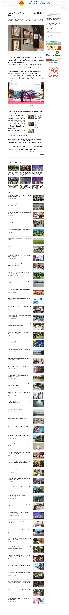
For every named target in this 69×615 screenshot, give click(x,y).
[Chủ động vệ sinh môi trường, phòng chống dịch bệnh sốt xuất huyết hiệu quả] (38, 455)
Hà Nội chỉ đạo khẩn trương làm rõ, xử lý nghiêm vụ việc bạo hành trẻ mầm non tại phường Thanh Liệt (19, 564)
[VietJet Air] (53, 48)
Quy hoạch (10, 232)
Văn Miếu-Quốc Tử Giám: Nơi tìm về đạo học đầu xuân (38, 130)
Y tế (8, 361)
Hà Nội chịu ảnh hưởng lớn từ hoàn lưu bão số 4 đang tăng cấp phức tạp (18, 384)
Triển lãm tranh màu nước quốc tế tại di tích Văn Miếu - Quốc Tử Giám (38, 124)
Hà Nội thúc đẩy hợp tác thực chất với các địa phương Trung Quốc (19, 213)
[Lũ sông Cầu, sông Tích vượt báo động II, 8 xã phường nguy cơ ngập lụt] (38, 378)
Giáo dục (9, 429)
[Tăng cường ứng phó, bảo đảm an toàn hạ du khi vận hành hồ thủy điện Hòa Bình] (38, 403)
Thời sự (9, 198)
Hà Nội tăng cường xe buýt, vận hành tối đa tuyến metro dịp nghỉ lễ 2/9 (19, 496)
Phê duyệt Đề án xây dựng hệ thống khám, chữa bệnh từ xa (18, 522)
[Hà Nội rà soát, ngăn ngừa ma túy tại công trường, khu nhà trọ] (38, 249)
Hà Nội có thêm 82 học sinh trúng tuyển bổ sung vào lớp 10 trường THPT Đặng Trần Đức (19, 324)
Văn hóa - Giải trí (10, 275)
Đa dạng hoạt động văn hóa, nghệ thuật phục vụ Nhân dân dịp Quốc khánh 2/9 (37, 173)
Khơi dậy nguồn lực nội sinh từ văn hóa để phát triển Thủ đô (19, 444)
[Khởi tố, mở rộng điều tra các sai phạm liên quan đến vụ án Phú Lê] (38, 472)
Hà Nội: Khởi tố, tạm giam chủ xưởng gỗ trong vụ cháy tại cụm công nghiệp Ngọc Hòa (19, 573)
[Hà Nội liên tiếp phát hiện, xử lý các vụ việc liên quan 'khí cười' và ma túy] (38, 343)
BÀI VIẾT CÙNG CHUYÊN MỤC (15, 162)
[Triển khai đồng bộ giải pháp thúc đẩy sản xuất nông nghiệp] (38, 241)
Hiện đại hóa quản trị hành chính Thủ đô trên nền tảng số (19, 299)
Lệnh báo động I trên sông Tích (15, 409)
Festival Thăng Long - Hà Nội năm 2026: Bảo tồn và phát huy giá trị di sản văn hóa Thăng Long (25, 187)
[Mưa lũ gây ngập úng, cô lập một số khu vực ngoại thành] (38, 283)
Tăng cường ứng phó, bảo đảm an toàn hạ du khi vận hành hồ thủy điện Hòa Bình (19, 402)
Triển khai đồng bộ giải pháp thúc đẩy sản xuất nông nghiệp (19, 239)
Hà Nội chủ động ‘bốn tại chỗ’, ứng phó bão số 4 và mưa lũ (19, 530)
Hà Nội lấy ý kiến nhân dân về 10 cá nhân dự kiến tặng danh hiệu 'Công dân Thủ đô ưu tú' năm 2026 (19, 582)
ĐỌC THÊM (10, 192)
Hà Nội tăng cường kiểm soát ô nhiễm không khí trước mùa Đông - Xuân (19, 479)
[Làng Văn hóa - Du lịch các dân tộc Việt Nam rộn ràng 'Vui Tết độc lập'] (13, 168)
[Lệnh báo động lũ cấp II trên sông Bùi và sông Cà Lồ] (38, 352)
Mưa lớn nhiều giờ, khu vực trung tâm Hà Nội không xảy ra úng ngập (19, 367)
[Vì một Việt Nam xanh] (53, 43)
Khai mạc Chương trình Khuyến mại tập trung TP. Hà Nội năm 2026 (19, 290)
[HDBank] (53, 60)
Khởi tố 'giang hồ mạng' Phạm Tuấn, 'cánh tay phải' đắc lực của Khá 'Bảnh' (20, 539)
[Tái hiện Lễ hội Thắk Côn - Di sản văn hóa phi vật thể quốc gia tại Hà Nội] (13, 180)
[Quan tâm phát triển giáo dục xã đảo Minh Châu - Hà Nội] (38, 309)
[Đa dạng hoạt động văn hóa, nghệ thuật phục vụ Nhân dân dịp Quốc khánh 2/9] (37, 168)
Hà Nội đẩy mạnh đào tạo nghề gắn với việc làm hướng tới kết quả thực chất (18, 427)
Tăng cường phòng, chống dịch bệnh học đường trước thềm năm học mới (18, 359)
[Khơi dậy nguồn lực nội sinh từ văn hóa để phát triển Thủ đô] (38, 446)
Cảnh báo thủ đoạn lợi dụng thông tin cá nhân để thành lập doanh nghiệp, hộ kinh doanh (19, 556)
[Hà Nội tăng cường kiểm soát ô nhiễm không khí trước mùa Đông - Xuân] (38, 481)
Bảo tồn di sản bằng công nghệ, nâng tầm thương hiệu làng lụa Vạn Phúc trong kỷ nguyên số (25, 174)
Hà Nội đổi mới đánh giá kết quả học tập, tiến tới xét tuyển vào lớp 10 (19, 599)
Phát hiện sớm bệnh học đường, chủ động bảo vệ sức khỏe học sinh (19, 504)
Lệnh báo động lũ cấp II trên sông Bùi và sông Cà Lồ (19, 349)
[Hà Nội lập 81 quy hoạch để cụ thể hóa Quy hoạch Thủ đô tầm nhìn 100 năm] (38, 232)
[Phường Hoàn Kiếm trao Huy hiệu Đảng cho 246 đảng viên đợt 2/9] (38, 258)
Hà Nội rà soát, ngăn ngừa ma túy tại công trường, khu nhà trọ (19, 247)
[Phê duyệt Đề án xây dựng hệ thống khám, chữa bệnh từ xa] (38, 524)
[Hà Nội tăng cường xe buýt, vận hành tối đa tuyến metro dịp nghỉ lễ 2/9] (38, 498)
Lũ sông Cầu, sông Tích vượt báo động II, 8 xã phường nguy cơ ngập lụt (18, 376)
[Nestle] (53, 72)
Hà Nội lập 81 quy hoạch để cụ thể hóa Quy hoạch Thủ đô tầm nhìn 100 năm (19, 230)
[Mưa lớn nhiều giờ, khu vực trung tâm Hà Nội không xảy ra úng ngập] (38, 369)
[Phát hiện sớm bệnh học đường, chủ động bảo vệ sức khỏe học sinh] (38, 506)
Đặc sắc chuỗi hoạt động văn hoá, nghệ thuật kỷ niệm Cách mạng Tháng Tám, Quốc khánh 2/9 (37, 187)
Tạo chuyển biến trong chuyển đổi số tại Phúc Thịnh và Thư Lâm (19, 393)
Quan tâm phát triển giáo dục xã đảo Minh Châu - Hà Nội (20, 307)
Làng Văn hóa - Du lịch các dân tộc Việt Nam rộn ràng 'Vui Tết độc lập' (13, 173)
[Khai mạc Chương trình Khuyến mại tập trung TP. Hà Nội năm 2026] (38, 292)
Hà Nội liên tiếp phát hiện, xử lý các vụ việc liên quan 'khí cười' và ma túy (20, 341)
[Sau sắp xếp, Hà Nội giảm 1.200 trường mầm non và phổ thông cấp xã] (38, 206)
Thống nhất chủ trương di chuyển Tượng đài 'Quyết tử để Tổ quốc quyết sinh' (19, 436)
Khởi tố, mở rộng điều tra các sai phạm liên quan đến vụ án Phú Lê (20, 470)
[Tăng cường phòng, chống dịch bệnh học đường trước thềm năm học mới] (38, 361)
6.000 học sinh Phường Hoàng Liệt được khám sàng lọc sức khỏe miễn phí (19, 316)
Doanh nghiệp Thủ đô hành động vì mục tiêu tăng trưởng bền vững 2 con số (19, 264)
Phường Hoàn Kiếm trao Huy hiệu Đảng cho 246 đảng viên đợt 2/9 (19, 256)
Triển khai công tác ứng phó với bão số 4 (17, 418)
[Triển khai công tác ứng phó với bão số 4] (38, 421)
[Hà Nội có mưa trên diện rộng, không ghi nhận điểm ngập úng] (38, 592)
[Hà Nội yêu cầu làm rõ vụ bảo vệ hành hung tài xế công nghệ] (38, 223)
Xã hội (9, 249)
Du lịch (9, 335)
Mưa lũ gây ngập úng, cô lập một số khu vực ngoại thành (19, 281)
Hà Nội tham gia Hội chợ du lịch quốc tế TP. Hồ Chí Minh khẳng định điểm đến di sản (19, 196)
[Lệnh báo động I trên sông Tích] (38, 412)
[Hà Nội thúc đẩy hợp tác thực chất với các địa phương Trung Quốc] (38, 215)
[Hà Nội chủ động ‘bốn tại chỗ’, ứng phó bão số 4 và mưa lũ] (38, 532)
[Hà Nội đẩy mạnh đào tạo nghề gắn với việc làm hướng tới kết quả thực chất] (38, 429)
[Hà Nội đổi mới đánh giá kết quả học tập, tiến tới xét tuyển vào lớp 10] (38, 601)
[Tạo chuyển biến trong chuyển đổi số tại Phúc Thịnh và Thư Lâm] (38, 395)
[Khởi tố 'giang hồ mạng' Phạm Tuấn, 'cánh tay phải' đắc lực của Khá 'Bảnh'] (38, 541)
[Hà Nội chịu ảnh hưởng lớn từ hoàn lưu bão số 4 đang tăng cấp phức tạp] (38, 386)
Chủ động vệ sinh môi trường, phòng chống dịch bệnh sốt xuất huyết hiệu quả (19, 453)
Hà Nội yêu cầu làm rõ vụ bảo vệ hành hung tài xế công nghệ (19, 221)
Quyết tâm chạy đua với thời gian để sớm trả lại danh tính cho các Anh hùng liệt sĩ (19, 487)
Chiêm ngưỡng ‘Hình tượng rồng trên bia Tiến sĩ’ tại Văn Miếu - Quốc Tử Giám (38, 117)
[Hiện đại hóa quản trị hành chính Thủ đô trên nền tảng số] (38, 301)
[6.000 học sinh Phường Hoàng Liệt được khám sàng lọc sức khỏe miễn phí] (38, 318)
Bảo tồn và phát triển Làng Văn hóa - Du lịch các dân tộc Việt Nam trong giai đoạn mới (19, 547)
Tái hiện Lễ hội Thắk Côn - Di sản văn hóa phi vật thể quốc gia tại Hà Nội (13, 186)
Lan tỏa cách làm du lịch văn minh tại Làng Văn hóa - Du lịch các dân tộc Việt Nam (20, 333)
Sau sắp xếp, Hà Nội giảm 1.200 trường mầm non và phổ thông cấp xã (19, 204)
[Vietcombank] (53, 54)
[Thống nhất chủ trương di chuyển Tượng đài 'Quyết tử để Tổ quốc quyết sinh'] (38, 438)
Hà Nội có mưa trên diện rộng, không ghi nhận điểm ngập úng (19, 590)
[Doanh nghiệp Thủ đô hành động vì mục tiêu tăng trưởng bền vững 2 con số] (38, 266)
